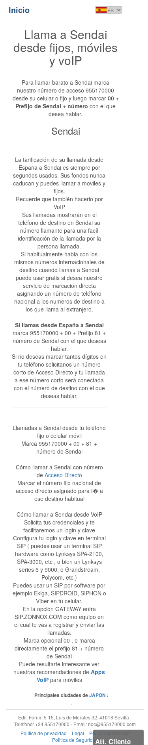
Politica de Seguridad (75, 739)
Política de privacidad (44, 733)
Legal (78, 733)
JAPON (97, 695)
